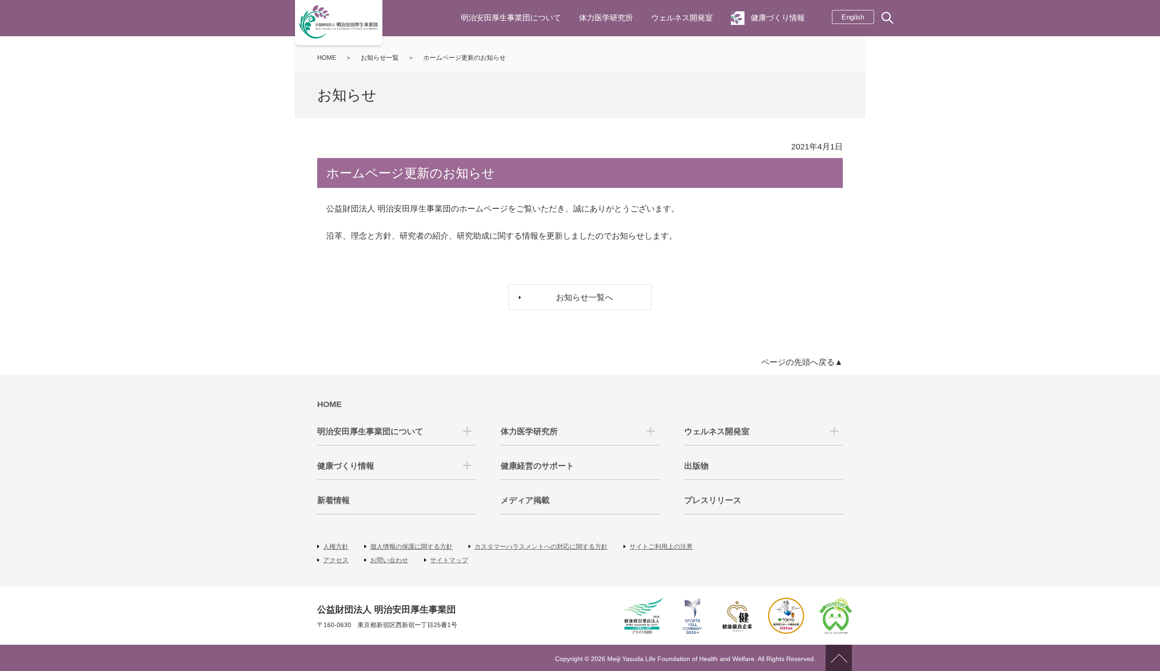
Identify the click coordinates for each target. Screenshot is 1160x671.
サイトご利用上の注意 (661, 546)
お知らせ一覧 (380, 57)
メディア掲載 (525, 500)
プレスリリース (712, 500)
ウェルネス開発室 (682, 18)
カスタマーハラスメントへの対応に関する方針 (541, 546)
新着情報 (333, 500)
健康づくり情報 (778, 18)
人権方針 (335, 546)
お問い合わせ (389, 560)
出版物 (696, 465)
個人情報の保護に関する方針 (411, 546)
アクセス (335, 560)
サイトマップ (449, 560)
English (852, 17)
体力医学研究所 (606, 18)
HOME (326, 57)
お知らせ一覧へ (584, 297)
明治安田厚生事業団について (511, 18)
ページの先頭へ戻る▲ (802, 362)
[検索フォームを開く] (888, 19)
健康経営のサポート (537, 465)
